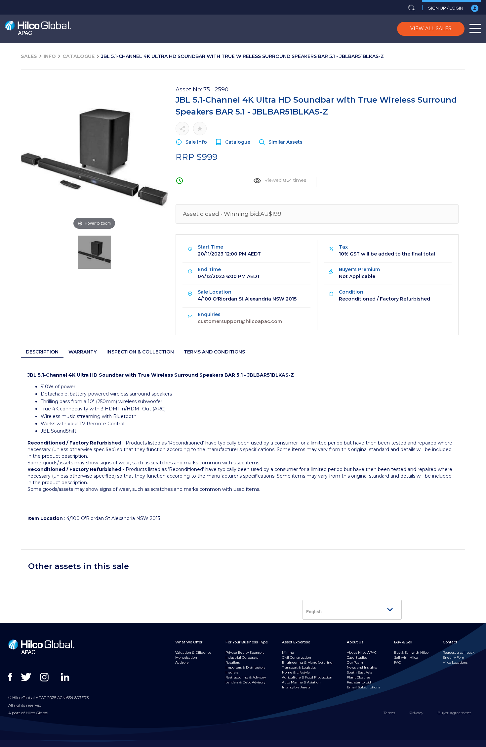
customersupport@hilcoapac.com (240, 321)
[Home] (38, 29)
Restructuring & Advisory (245, 677)
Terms (389, 712)
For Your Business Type (246, 642)
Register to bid (359, 682)
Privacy (416, 712)
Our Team (355, 662)
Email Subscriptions (363, 687)
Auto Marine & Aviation (301, 682)
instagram (46, 677)
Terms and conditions (214, 352)
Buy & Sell (403, 642)
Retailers (232, 662)
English (314, 611)
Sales (29, 56)
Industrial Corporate (242, 657)
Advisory (181, 662)
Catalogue (78, 56)
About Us (355, 642)
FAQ (397, 662)
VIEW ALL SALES (430, 28)
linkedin (66, 677)
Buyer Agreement (454, 712)
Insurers (231, 672)
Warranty (82, 352)
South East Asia (359, 672)
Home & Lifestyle (296, 672)
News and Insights (362, 667)
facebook (14, 677)
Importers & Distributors (245, 667)
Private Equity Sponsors (244, 652)
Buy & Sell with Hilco (411, 652)
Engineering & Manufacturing (307, 662)
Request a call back (458, 652)
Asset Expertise (296, 642)
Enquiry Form (454, 657)
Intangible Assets (296, 687)
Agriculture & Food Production (307, 677)
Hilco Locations (455, 662)
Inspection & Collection (140, 352)
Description (42, 352)
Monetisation (186, 657)
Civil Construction (296, 657)
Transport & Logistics (299, 667)
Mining (288, 652)
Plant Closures (358, 677)
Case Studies (357, 657)
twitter (26, 677)
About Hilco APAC (362, 652)
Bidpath (241, 743)
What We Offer (188, 642)
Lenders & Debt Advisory (245, 682)
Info (50, 56)
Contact (450, 642)
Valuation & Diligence (193, 652)
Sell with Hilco (406, 657)
